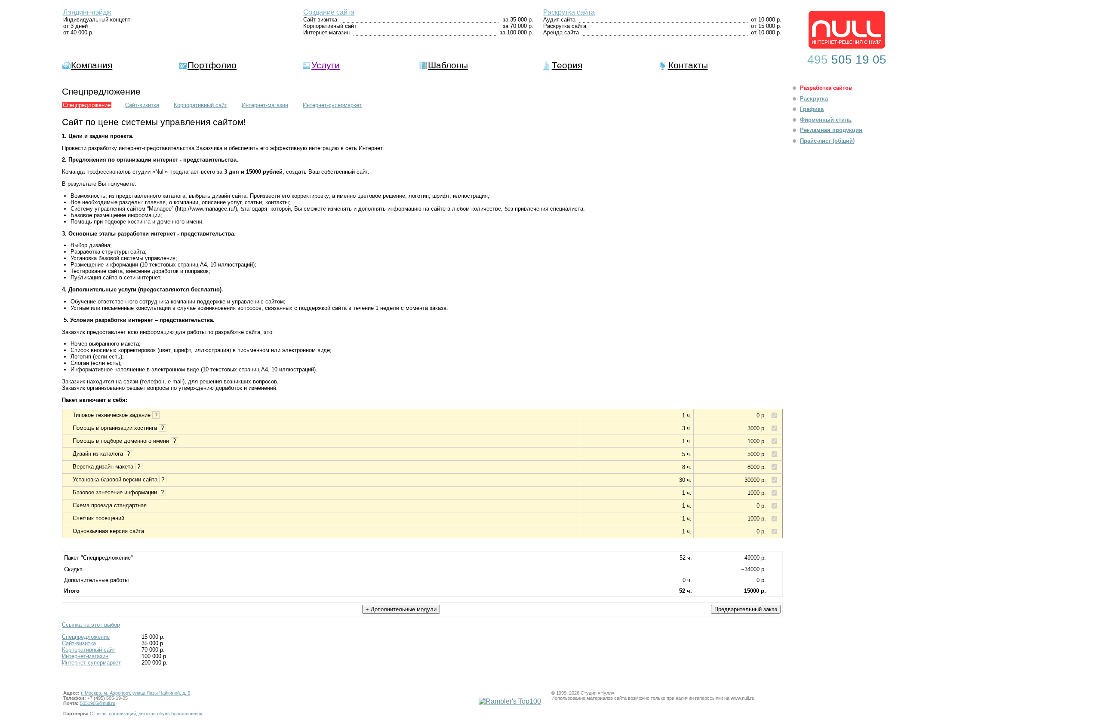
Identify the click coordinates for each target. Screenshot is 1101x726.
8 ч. (687, 467)
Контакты (688, 65)
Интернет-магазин (326, 32)
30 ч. (685, 480)
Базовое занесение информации (119, 492)
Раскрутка (814, 98)
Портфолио (212, 65)
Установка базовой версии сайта (119, 479)
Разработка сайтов (826, 88)
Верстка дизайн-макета (107, 466)
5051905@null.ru (97, 703)
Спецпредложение (86, 637)
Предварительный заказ (745, 609)
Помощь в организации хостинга (119, 428)
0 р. (761, 415)
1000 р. (756, 441)
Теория (567, 65)
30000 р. (755, 480)
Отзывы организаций (113, 713)
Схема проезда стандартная (110, 505)
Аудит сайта (559, 19)
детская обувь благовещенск (170, 713)
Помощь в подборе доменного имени (125, 441)
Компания (91, 65)
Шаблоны (448, 65)
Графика (812, 109)
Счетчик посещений (98, 518)
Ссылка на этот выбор (91, 625)
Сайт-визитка (320, 19)
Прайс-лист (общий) (827, 141)
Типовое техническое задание (116, 415)
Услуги (325, 65)
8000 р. (756, 467)
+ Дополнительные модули (401, 609)
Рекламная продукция (831, 130)
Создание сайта (328, 12)
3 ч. (687, 428)
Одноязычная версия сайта (108, 531)
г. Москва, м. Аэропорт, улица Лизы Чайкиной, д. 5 (135, 692)
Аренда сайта (561, 32)
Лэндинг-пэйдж (87, 12)
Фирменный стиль (826, 119)
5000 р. (756, 454)
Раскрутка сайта (569, 12)
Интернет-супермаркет (332, 105)
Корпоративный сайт (330, 26)
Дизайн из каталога (102, 453)
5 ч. (687, 454)
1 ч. (687, 415)
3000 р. (756, 428)
